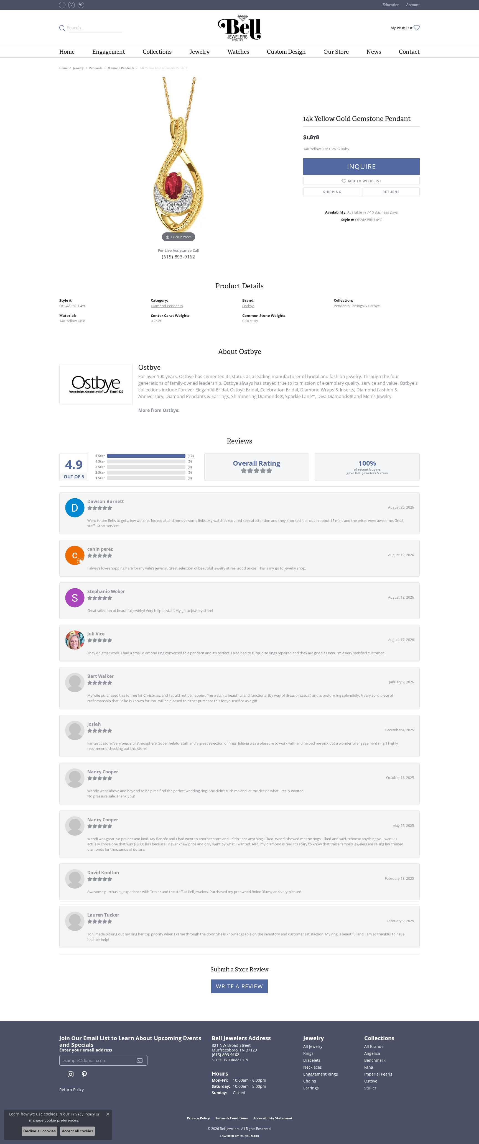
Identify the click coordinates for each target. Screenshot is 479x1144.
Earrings (311, 1088)
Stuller (370, 1088)
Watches (238, 51)
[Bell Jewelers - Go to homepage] (239, 28)
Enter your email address (85, 1050)
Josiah (94, 724)
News (373, 51)
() (191, 455)
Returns (391, 191)
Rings (308, 1053)
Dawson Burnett (105, 501)
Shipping (332, 191)
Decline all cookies (39, 1131)
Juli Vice (96, 634)
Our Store (336, 51)
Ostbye (248, 305)
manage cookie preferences (53, 1120)
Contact (409, 51)
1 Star (100, 478)
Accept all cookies (77, 1131)
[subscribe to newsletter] (140, 1060)
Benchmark (374, 1060)
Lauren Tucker (103, 915)
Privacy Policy (198, 1118)
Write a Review (239, 986)
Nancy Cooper (102, 772)
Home (67, 51)
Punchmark (249, 1136)
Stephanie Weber (106, 591)
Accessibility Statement (272, 1118)
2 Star (100, 472)
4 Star (100, 461)
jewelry (78, 68)
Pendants (95, 68)
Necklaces (312, 1067)
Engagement (108, 51)
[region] (178, 160)
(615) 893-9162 (178, 257)
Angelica (372, 1053)
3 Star (100, 467)
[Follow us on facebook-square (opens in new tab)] (62, 5)
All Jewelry (312, 1046)
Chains (309, 1081)
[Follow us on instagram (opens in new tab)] (71, 5)
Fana (368, 1067)
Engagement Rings (320, 1074)
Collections (157, 51)
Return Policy (71, 1089)
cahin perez (100, 549)
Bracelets (311, 1060)
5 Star (100, 455)
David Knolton (103, 872)
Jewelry (199, 51)
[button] (390, 5)
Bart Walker (100, 676)
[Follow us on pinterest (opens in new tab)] (81, 5)
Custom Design (286, 51)
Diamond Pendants (121, 68)
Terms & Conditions (231, 1118)
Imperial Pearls (378, 1074)
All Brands (373, 1046)
